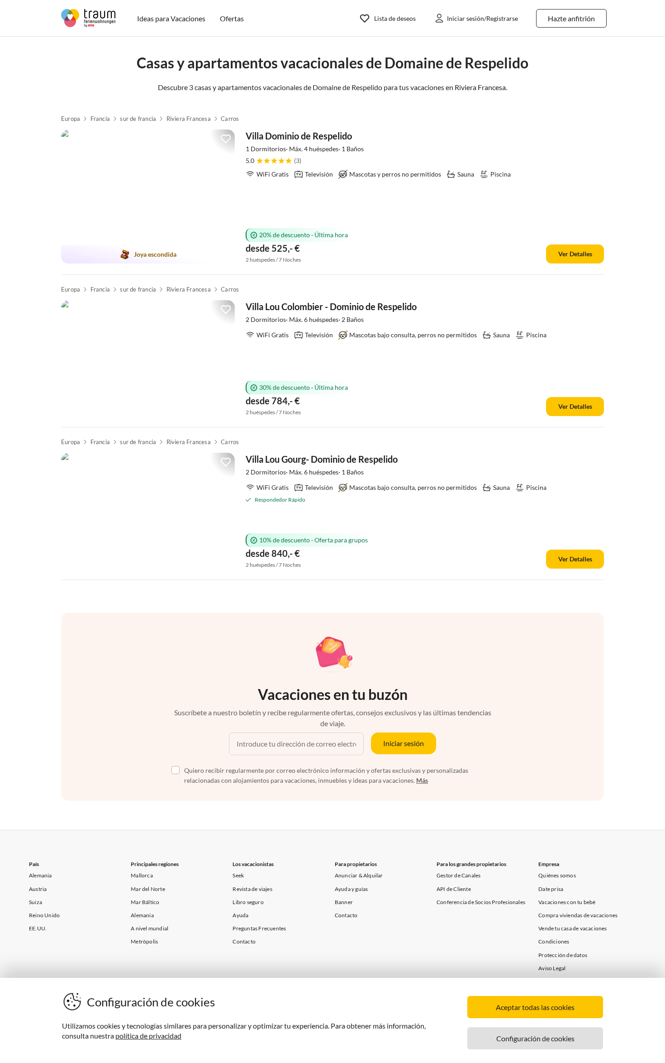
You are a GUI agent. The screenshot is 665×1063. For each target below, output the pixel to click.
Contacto (244, 941)
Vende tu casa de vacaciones (572, 928)
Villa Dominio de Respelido (299, 135)
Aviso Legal (551, 968)
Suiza (35, 902)
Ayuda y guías (351, 889)
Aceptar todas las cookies (535, 1007)
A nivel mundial (149, 928)
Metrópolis (144, 941)
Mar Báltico (145, 902)
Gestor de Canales (458, 875)
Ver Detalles (575, 254)
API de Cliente (454, 889)
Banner (344, 902)
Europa (70, 118)
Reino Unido (44, 915)
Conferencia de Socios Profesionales (481, 902)
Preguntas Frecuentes (259, 928)
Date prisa (550, 889)
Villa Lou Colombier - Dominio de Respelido (331, 306)
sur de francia (138, 118)
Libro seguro (248, 902)
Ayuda (240, 915)
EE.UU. (38, 928)
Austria (38, 889)
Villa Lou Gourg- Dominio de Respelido (322, 459)
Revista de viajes (252, 889)
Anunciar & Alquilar (359, 875)
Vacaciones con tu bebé (566, 902)
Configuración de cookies (535, 1038)
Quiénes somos (557, 875)
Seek (238, 875)
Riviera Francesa (188, 118)
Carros (230, 118)
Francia (100, 118)
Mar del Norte (148, 889)
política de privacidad (148, 1035)
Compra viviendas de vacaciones (578, 915)
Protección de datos (562, 955)
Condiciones (553, 941)
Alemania (40, 875)
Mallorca (142, 875)
